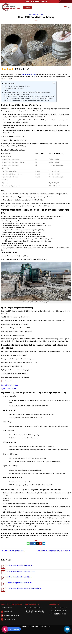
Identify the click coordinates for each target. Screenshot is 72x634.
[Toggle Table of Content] (53, 83)
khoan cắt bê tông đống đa (9, 385)
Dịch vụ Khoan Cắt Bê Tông (36, 14)
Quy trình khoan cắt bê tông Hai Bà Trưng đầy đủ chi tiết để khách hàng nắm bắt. (27, 92)
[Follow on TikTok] (32, 611)
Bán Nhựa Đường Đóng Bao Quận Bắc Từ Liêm (21, 571)
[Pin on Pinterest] (40, 543)
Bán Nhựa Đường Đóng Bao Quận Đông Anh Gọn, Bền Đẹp (24, 588)
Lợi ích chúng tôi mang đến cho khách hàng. (17, 94)
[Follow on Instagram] (29, 611)
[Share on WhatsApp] (28, 543)
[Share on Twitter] (34, 543)
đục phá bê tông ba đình (8, 389)
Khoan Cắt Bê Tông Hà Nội (59, 611)
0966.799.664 (7, 611)
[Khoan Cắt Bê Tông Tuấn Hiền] (11, 7)
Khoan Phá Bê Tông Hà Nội (59, 608)
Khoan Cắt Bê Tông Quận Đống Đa (14, 551)
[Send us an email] (39, 611)
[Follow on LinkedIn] (42, 611)
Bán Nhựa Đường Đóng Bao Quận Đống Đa (19, 577)
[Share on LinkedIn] (43, 543)
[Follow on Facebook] (26, 611)
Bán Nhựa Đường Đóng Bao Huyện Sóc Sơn (20, 565)
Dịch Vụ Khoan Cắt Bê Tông (33, 608)
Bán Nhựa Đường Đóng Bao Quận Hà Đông (19, 583)
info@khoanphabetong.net (11, 615)
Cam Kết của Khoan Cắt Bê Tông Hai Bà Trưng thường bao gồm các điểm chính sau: (27, 100)
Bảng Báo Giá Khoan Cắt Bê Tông (14, 88)
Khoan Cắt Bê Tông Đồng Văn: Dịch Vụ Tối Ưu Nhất (52, 551)
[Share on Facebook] (31, 543)
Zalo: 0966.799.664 (9, 619)
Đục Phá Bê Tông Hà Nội (58, 614)
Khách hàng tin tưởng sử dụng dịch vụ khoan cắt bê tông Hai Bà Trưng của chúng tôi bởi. (29, 96)
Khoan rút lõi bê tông (28, 74)
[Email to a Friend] (37, 543)
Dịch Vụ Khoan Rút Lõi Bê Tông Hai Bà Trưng (17, 86)
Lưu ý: (7, 90)
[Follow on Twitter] (36, 611)
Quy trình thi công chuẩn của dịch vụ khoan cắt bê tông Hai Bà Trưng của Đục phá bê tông (29, 98)
